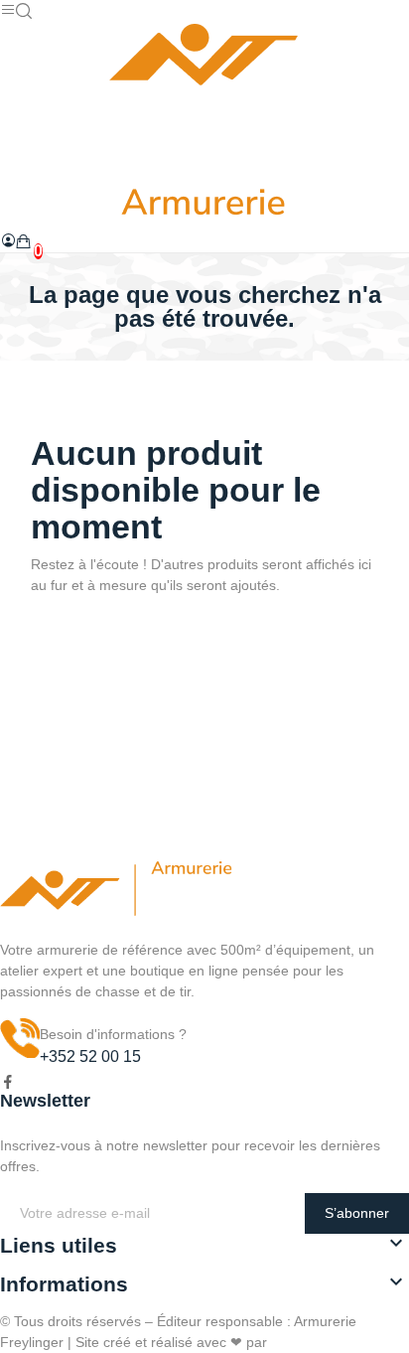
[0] (24, 241)
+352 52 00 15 (90, 1056)
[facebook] (8, 1083)
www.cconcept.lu (323, 1342)
